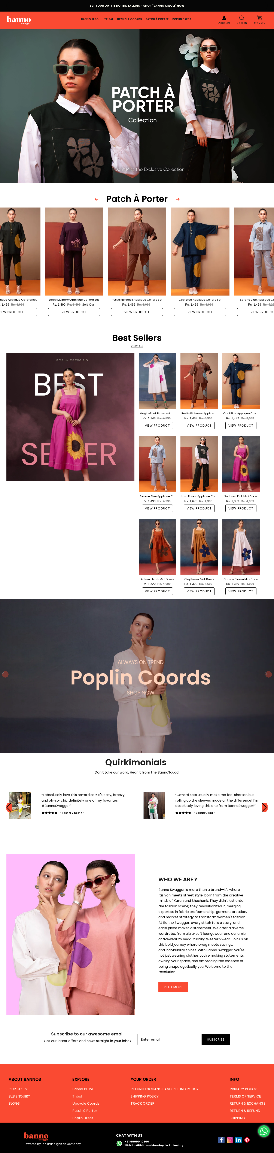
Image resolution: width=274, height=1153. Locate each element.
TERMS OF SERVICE (245, 1096)
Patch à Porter (157, 19)
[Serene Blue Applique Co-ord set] (157, 464)
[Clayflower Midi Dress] (199, 547)
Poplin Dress (181, 19)
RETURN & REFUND (245, 1110)
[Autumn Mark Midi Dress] (157, 547)
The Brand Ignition (53, 1144)
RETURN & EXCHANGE (247, 1103)
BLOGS (14, 1103)
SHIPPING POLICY (145, 1096)
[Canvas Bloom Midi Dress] (241, 547)
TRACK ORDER (142, 1103)
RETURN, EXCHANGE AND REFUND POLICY (164, 1089)
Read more (173, 987)
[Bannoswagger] (18, 20)
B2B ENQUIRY (19, 1096)
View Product (73, 312)
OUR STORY (18, 1089)
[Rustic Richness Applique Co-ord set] (137, 252)
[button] (265, 807)
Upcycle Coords (129, 19)
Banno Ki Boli (91, 19)
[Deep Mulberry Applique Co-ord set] (74, 252)
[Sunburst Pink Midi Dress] (241, 464)
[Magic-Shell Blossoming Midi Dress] (157, 381)
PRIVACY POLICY (243, 1089)
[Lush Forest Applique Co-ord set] (199, 464)
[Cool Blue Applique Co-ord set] (200, 252)
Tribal (108, 19)
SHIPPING (237, 1118)
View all (137, 346)
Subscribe (215, 1039)
